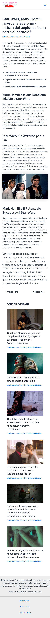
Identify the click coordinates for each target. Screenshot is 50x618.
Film (24, 347)
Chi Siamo (24, 607)
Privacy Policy (25, 613)
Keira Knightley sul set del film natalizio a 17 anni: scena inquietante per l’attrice (23, 470)
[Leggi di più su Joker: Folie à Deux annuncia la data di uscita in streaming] (25, 364)
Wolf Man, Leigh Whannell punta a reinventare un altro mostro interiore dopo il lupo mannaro (25, 553)
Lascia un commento (14, 347)
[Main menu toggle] (45, 4)
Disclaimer (24, 601)
